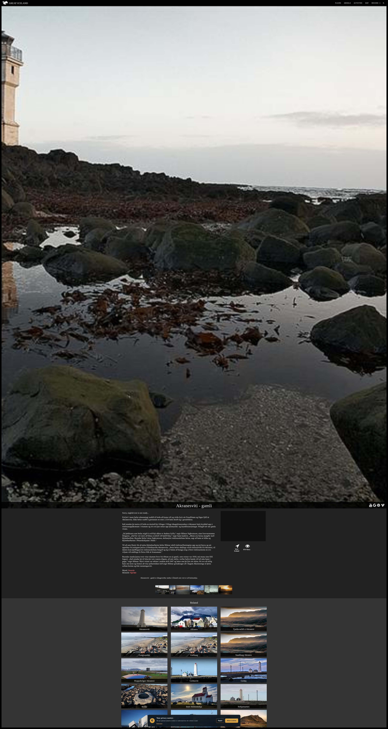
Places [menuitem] (338, 3)
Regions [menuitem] (375, 3)
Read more (159, 723)
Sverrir (131, 570)
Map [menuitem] (367, 3)
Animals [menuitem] (347, 3)
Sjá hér (133, 573)
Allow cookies (231, 720)
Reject (220, 720)
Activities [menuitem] (358, 3)
